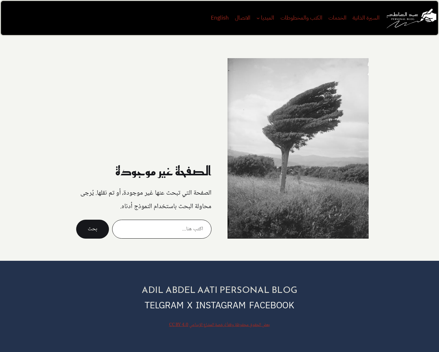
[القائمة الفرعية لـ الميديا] (258, 18)
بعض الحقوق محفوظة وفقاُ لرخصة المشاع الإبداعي (229, 325)
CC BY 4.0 (178, 325)
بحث (92, 229)
